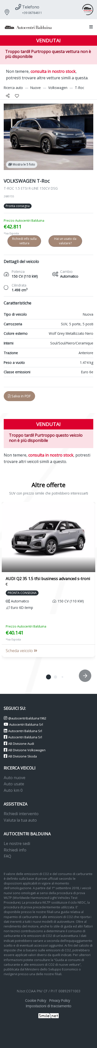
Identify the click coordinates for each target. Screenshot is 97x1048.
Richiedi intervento (21, 813)
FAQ (7, 856)
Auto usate (14, 784)
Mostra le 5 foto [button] (23, 164)
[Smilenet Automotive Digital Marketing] (48, 1015)
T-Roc (79, 87)
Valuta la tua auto (20, 820)
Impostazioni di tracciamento (48, 1006)
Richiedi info (15, 850)
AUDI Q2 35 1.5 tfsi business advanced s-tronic (48, 581)
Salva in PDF (20, 396)
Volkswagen (57, 87)
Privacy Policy (59, 1000)
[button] (90, 27)
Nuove (35, 87)
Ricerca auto (13, 87)
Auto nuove (14, 777)
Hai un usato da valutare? (65, 241)
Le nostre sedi (17, 843)
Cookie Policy (35, 1000)
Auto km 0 (13, 790)
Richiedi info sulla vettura (24, 241)
